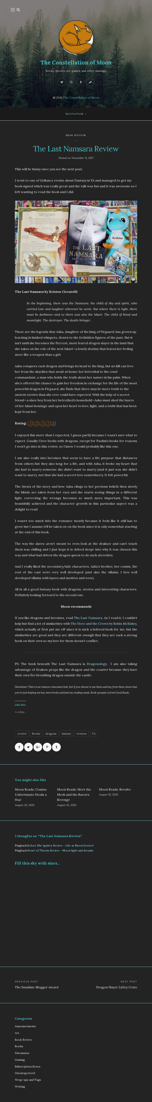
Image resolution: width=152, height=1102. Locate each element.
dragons (51, 733)
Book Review (76, 135)
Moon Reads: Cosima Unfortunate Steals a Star (31, 794)
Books (36, 733)
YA (94, 733)
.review (22, 733)
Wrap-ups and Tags (28, 1080)
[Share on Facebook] (19, 747)
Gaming (20, 1060)
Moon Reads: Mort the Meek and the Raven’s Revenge (74, 794)
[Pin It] (47, 747)
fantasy (66, 733)
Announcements (25, 1026)
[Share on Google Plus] (37, 747)
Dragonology (96, 664)
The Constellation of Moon (76, 62)
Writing (20, 1086)
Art (17, 1033)
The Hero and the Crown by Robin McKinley (103, 623)
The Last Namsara (88, 618)
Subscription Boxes (27, 1066)
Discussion (22, 1053)
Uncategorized (25, 1073)
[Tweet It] (28, 747)
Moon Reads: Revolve (115, 789)
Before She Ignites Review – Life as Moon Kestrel (60, 845)
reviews (81, 733)
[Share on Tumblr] (56, 747)
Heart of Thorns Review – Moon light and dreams (60, 850)
